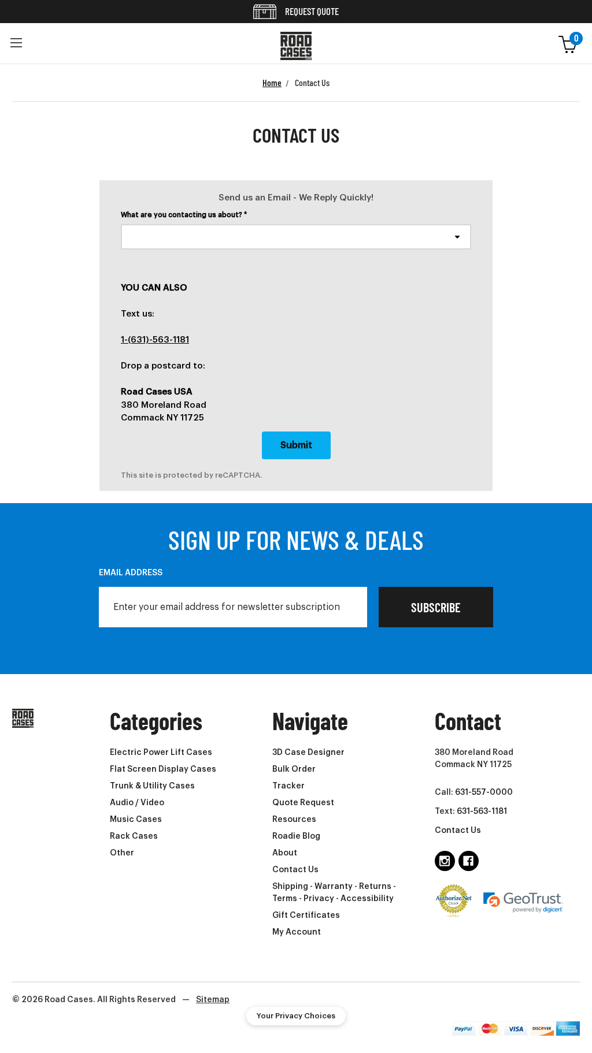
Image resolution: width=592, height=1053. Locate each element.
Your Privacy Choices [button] (296, 1015)
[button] (16, 43)
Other (122, 853)
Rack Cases (134, 836)
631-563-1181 (482, 812)
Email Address (130, 573)
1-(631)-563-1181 (155, 340)
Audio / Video (137, 803)
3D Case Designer (308, 753)
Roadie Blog (296, 836)
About (284, 853)
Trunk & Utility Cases (152, 786)
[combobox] (296, 237)
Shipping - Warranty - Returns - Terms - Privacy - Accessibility (334, 893)
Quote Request (303, 803)
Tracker (288, 786)
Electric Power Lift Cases (161, 753)
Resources (294, 820)
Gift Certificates (306, 915)
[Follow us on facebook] (468, 861)
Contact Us (295, 870)
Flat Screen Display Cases (163, 769)
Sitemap (213, 1000)
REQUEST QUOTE (311, 11)
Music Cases (136, 820)
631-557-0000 (484, 792)
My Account (296, 932)
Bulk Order (294, 769)
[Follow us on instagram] (445, 861)
